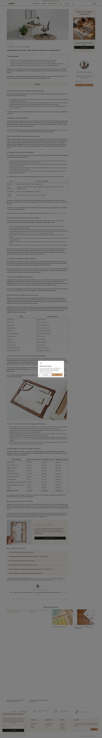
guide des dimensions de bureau (58, 213)
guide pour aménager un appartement (41, 578)
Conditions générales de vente (90, 736)
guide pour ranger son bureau (24, 439)
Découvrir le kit (56, 0)
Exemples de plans (52, 3)
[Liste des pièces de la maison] (39, 617)
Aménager (11, 43)
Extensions (43, 3)
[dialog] (51, 369)
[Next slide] (90, 712)
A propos (67, 3)
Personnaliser (45, 374)
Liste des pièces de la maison (36, 626)
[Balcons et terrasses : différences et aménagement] (62, 617)
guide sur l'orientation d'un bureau (29, 233)
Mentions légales (81, 736)
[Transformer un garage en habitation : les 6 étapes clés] (17, 653)
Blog (61, 3)
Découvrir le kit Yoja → (50, 538)
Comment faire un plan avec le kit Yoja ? (84, 700)
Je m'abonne (13, 730)
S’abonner (94, 729)
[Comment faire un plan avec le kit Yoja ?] (84, 653)
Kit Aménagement (35, 3)
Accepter (57, 374)
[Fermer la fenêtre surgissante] (25, 712)
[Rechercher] (72, 3)
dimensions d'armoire (57, 580)
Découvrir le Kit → (84, 47)
